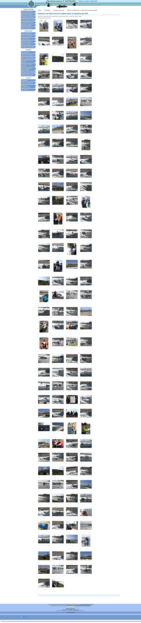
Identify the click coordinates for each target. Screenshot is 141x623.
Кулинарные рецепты (27, 75)
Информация (47, 10)
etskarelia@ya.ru (72, 608)
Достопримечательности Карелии (28, 61)
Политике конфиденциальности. (86, 604)
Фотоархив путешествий (28, 47)
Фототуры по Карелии (27, 14)
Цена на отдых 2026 (27, 36)
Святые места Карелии (27, 55)
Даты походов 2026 (26, 33)
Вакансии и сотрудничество (26, 86)
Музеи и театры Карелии (28, 57)
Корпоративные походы (27, 17)
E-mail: (67, 608)
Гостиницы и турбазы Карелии (27, 65)
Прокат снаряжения (26, 28)
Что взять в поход (26, 44)
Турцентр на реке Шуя (27, 83)
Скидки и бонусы (26, 38)
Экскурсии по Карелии (27, 22)
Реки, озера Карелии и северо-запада (27, 69)
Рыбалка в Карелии (26, 25)
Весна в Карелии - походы (28, 20)
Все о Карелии (25, 52)
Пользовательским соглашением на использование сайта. (79, 605)
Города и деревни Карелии (28, 72)
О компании (24, 80)
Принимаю (70, 607)
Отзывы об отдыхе (26, 41)
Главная (39, 10)
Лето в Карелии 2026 (27, 11)
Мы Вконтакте (25, 89)
